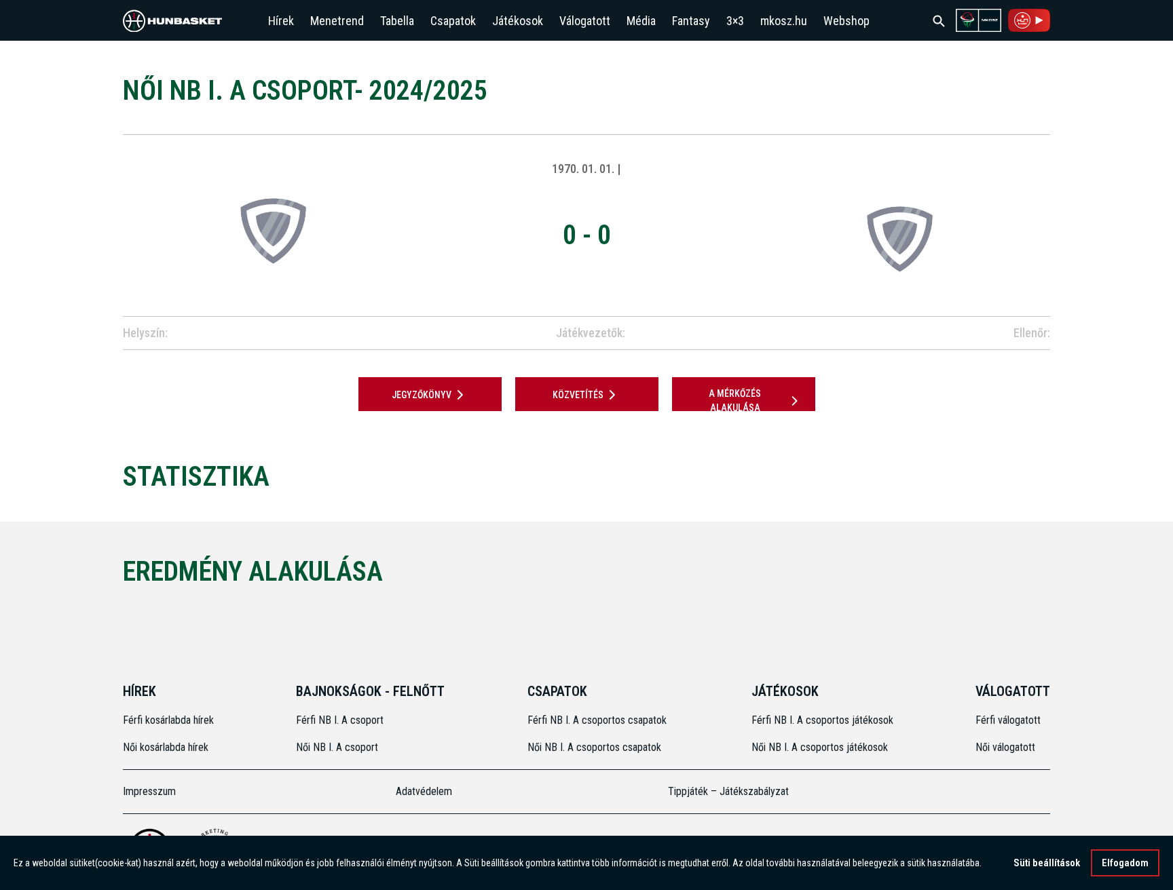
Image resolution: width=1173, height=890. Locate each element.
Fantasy (691, 21)
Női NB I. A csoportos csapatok (595, 747)
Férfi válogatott (1008, 720)
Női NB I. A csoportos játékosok (819, 747)
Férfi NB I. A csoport (340, 720)
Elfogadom (1125, 863)
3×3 (735, 21)
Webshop (846, 21)
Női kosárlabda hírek (165, 747)
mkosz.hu (783, 21)
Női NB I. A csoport (337, 747)
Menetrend (337, 21)
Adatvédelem (424, 791)
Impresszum (149, 791)
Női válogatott (1005, 747)
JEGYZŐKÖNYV (421, 394)
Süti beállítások (1046, 863)
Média (641, 21)
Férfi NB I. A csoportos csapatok (598, 720)
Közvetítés (578, 394)
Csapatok (453, 21)
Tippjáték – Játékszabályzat (728, 791)
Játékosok (517, 21)
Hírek (281, 21)
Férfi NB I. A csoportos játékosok (822, 720)
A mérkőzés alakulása (735, 400)
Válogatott (584, 21)
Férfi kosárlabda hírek (168, 720)
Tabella (397, 21)
